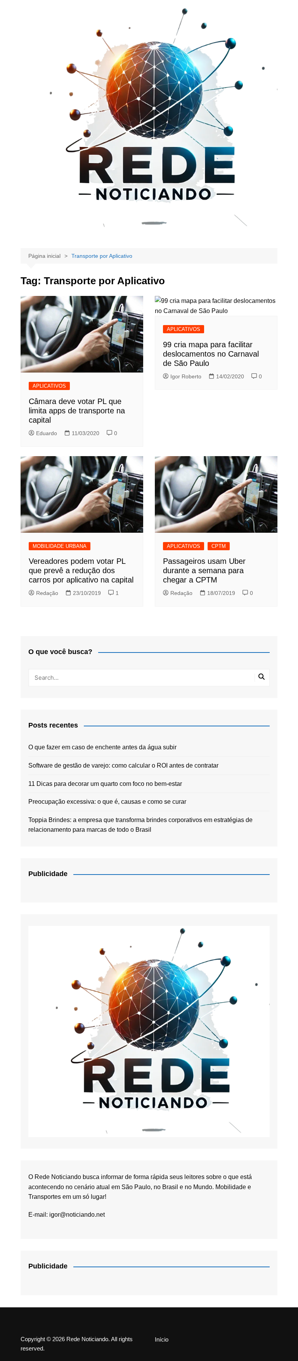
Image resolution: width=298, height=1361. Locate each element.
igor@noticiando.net (77, 1214)
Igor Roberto (185, 376)
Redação (47, 593)
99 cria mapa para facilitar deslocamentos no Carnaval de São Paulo (211, 353)
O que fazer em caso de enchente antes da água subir (102, 747)
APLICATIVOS (49, 386)
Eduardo (46, 433)
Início (161, 1340)
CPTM (218, 546)
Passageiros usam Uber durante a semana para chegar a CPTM (204, 570)
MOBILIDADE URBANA (60, 546)
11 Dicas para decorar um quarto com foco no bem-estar (105, 783)
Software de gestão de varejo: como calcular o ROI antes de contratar (123, 765)
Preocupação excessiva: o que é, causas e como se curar (107, 801)
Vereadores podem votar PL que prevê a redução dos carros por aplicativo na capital (81, 570)
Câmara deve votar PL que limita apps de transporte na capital (77, 410)
